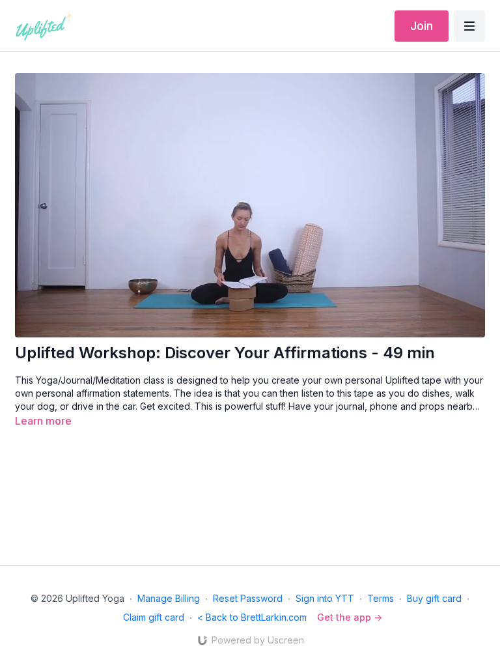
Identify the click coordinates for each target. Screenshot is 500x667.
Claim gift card (153, 617)
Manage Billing (168, 598)
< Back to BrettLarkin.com (252, 617)
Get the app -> (349, 617)
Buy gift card (434, 598)
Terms (380, 598)
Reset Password (248, 598)
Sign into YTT (325, 598)
